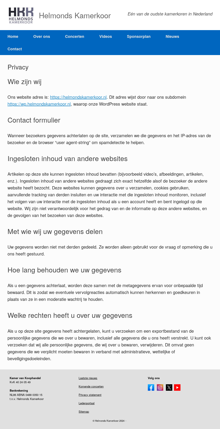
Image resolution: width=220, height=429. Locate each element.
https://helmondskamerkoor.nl (78, 97)
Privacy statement (90, 395)
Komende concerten (91, 386)
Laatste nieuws (88, 378)
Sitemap (84, 411)
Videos (105, 36)
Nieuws (172, 36)
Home (13, 36)
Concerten (74, 36)
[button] (213, 42)
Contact (15, 49)
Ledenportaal (87, 403)
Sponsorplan (139, 36)
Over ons (41, 36)
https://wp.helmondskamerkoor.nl (39, 104)
